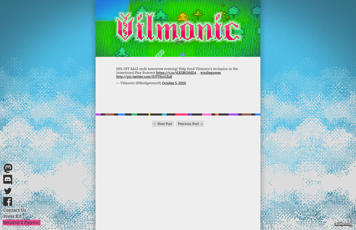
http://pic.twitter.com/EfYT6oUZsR (144, 77)
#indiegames (210, 73)
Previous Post (188, 124)
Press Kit (12, 216)
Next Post (164, 124)
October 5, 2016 (174, 83)
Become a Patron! (21, 222)
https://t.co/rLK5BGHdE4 (176, 73)
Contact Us (14, 210)
